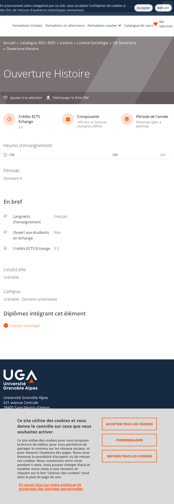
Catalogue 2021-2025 (38, 42)
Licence (66, 42)
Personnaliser (129, 440)
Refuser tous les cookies (129, 456)
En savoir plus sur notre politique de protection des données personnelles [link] (51, 487)
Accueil (9, 42)
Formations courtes (102, 25)
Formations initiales (27, 25)
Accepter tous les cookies (129, 424)
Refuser (163, 8)
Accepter (143, 8)
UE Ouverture (124, 42)
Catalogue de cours (138, 25)
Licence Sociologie (92, 42)
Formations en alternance (65, 25)
